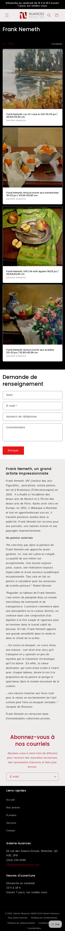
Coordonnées (34, 928)
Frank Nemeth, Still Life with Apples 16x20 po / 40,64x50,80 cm (32, 272)
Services (11, 823)
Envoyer (13, 450)
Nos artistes (13, 807)
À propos (11, 815)
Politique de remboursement (21, 923)
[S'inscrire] (55, 777)
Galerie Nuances (21, 913)
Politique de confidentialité (44, 918)
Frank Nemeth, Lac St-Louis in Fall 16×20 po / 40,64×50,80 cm (32, 115)
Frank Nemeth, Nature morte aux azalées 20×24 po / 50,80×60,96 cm (30, 351)
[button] (7, 15)
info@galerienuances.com (22, 864)
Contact (10, 830)
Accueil (10, 799)
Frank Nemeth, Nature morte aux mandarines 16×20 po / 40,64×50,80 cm (32, 194)
